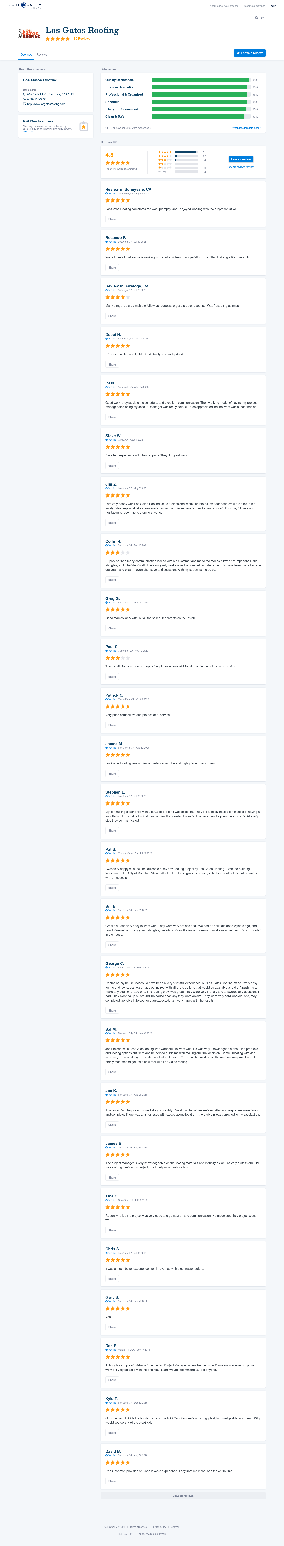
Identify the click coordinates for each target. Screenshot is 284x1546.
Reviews (42, 54)
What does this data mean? (246, 127)
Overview (26, 54)
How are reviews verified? (241, 166)
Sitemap (175, 1526)
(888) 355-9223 (126, 1533)
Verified (112, 193)
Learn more (29, 131)
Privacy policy (159, 1526)
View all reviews (183, 1496)
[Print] (256, 18)
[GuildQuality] (25, 5)
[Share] (262, 18)
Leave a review (252, 53)
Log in (273, 6)
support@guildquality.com (152, 1533)
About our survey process (224, 6)
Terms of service (138, 1526)
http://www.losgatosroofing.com (46, 104)
